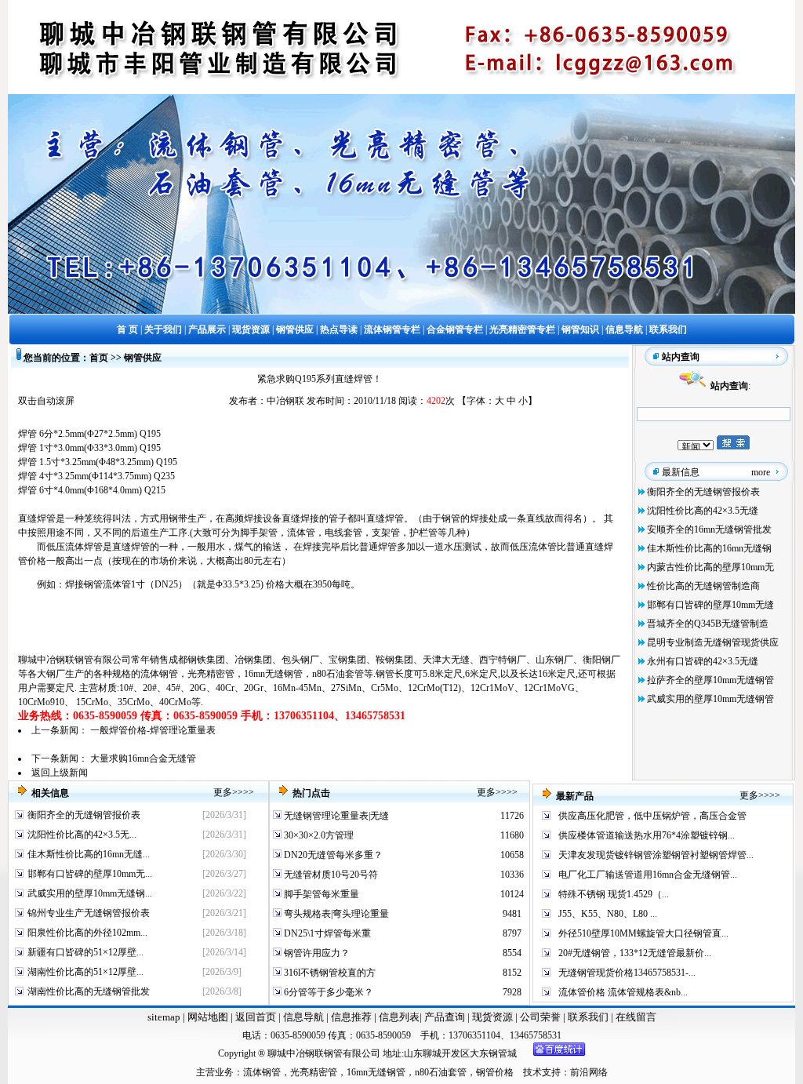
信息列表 (399, 1017)
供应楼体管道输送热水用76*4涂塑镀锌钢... (646, 835)
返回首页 (254, 1017)
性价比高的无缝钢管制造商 (703, 585)
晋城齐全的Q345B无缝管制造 (707, 623)
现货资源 (492, 1017)
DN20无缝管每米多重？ (332, 854)
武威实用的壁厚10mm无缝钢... (89, 893)
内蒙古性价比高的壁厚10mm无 (710, 567)
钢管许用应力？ (316, 953)
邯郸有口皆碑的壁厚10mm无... (89, 873)
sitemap (163, 1017)
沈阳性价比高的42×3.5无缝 (702, 510)
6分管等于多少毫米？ (327, 992)
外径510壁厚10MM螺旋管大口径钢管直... (643, 933)
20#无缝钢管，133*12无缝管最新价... (634, 953)
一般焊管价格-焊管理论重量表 (153, 730)
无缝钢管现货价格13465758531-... (627, 972)
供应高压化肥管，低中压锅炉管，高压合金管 (652, 815)
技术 (532, 1072)
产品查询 (445, 1017)
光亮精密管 (210, 673)
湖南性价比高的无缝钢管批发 (88, 991)
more (760, 472)
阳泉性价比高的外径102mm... (87, 932)
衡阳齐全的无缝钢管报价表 (703, 491)
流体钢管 (159, 673)
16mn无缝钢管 (273, 673)
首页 (98, 357)
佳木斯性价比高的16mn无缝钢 (709, 548)
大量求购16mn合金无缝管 (143, 758)
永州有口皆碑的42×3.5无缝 (702, 661)
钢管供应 (143, 357)
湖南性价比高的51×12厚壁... (85, 971)
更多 (222, 792)
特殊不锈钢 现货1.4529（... (613, 894)
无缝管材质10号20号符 (330, 874)
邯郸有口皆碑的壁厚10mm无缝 (710, 604)
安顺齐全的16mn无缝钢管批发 (709, 529)
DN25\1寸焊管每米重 (326, 933)
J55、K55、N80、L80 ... (607, 913)
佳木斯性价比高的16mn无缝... (88, 854)
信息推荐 (350, 1017)
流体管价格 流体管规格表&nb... (623, 992)
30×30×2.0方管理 (318, 835)
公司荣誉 (541, 1017)
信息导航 (303, 1017)
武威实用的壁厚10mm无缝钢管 (710, 698)
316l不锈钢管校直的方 (329, 972)
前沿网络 (589, 1072)
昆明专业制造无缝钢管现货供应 (713, 642)
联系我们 (589, 1017)
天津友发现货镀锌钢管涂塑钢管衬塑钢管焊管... (656, 854)
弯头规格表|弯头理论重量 (335, 913)
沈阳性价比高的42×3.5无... (81, 834)
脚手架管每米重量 (320, 894)
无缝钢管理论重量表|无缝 (335, 815)
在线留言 (636, 1017)
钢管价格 (495, 1072)
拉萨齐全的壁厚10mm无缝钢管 (710, 680)
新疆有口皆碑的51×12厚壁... (85, 952)
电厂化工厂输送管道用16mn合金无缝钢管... (647, 874)
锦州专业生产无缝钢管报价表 (88, 913)
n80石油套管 (338, 673)
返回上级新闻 (59, 772)
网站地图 (207, 1017)
